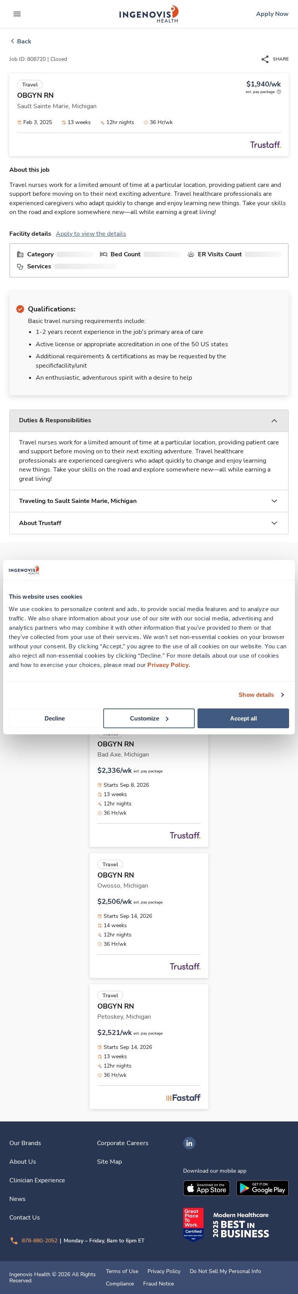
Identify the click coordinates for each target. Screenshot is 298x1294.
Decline (55, 718)
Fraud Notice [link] (158, 1284)
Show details (256, 694)
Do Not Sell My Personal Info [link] (225, 1271)
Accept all (243, 718)
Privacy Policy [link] (163, 1271)
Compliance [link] (120, 1284)
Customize (144, 718)
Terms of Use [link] (122, 1271)
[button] (149, 421)
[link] (149, 13)
